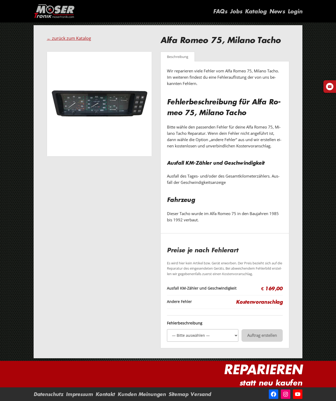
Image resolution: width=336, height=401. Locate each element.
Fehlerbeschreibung (184, 323)
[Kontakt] (329, 86)
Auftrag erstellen (262, 335)
